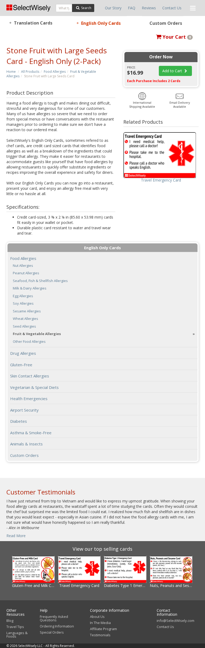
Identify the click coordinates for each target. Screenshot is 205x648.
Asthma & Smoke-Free (31, 432)
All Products (30, 71)
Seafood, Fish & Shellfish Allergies (40, 281)
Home (11, 71)
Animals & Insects (26, 443)
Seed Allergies (24, 326)
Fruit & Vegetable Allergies (37, 334)
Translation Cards (31, 23)
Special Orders (52, 632)
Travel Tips (15, 626)
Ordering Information (57, 626)
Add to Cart (172, 70)
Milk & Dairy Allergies (29, 288)
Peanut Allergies (26, 273)
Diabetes (18, 421)
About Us (97, 616)
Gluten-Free (21, 364)
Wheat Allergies (25, 318)
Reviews (149, 7)
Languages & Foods (16, 634)
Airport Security (24, 410)
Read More (16, 535)
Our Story (113, 7)
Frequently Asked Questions (54, 618)
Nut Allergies (23, 265)
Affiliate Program (103, 628)
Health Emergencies (29, 398)
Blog (9, 620)
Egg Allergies (23, 296)
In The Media (100, 622)
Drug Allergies (23, 353)
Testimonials (100, 635)
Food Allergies (55, 71)
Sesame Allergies (27, 311)
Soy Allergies (23, 303)
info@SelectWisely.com (175, 620)
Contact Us (172, 7)
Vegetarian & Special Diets (34, 387)
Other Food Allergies (29, 341)
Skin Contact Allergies (29, 376)
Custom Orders (165, 23)
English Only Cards (98, 23)
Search (85, 8)
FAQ (131, 7)
